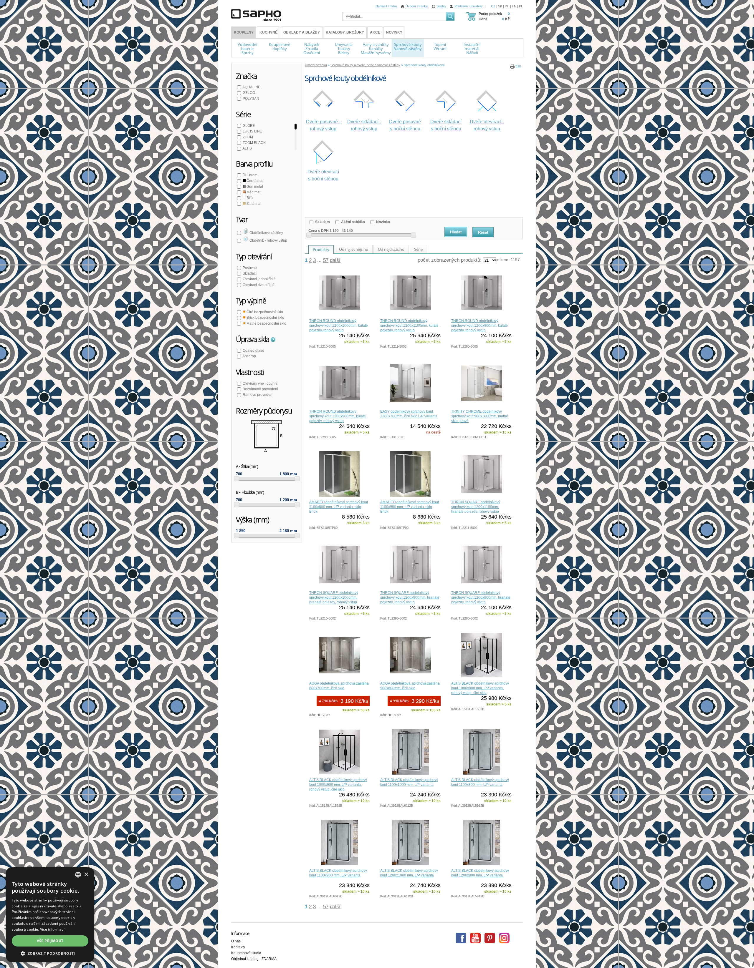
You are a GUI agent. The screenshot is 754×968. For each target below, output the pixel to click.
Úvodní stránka (417, 6)
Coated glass (253, 350)
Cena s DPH (318, 231)
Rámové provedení (258, 395)
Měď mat (253, 192)
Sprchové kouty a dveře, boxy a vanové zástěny (365, 65)
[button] (50, 953)
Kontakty (238, 947)
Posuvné (250, 268)
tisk (518, 66)
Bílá (249, 198)
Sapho (441, 6)
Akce (375, 32)
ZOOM (248, 137)
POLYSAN (251, 99)
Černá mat (254, 181)
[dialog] (50, 914)
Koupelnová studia (246, 953)
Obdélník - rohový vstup (268, 240)
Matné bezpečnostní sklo (266, 323)
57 (325, 260)
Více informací (52, 929)
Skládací (250, 273)
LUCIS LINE (252, 131)
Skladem (322, 222)
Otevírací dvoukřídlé (259, 285)
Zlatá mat (253, 204)
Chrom (251, 175)
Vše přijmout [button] (50, 940)
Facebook (461, 938)
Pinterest (490, 938)
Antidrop (249, 356)
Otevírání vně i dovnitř (260, 383)
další (335, 260)
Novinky (394, 32)
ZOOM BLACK (254, 143)
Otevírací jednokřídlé (259, 279)
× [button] (86, 874)
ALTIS (247, 148)
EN (514, 6)
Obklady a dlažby (301, 32)
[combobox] (78, 875)
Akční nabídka (352, 222)
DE (507, 6)
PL (521, 6)
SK (500, 6)
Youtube (475, 938)
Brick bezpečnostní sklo (265, 318)
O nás (236, 941)
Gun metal (254, 187)
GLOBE (249, 126)
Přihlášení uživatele (468, 6)
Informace (240, 933)
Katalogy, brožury (345, 32)
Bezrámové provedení (260, 389)
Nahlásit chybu (386, 6)
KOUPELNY (244, 32)
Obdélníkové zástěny (266, 233)
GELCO (249, 93)
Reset (483, 232)
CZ (493, 6)
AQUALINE (251, 87)
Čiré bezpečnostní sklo (264, 312)
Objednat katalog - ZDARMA (254, 959)
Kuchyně (268, 32)
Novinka (382, 222)
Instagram (504, 938)
